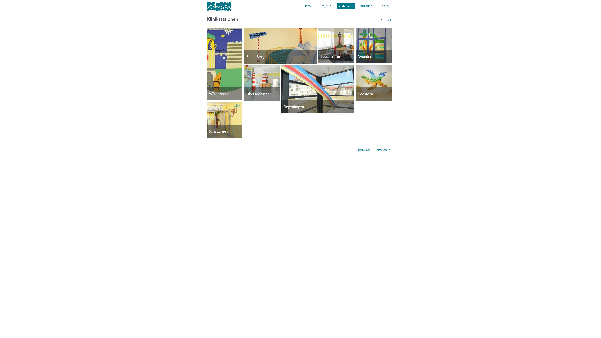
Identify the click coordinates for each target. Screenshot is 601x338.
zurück (388, 20)
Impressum (364, 149)
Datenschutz (383, 149)
